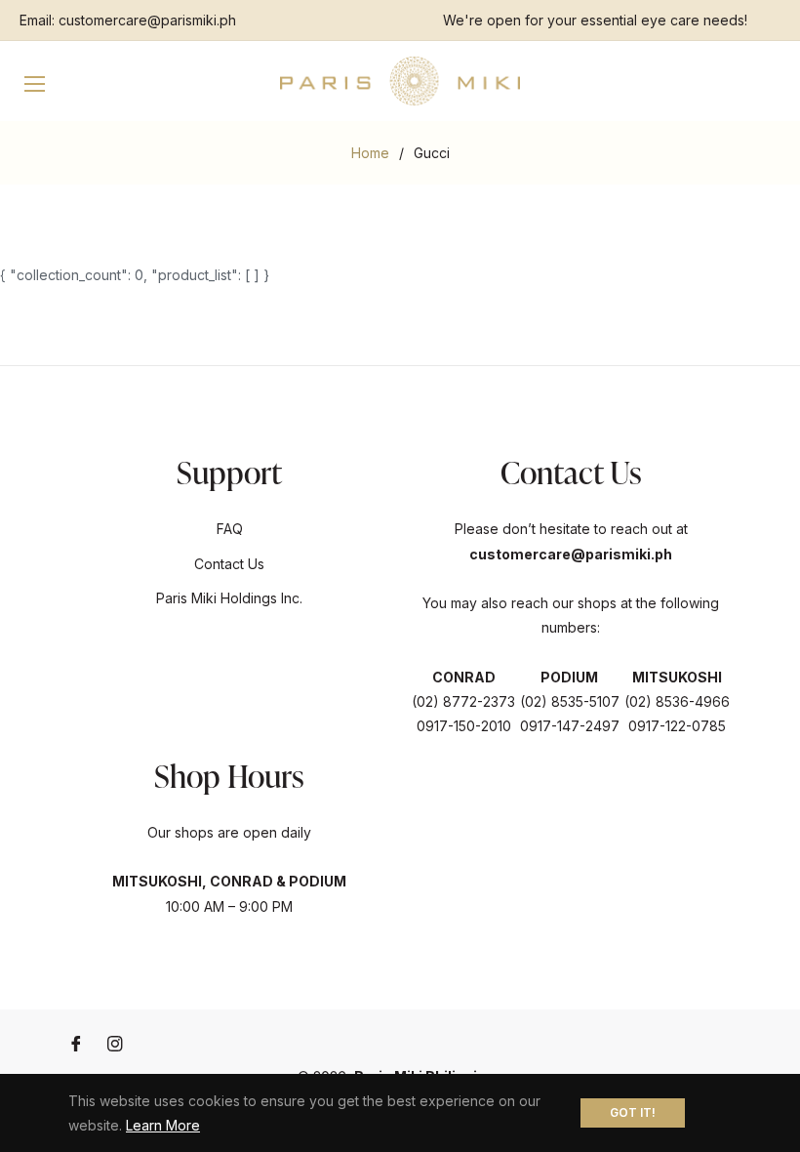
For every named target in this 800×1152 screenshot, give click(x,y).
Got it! (633, 1112)
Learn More (163, 1125)
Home (370, 152)
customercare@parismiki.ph (147, 20)
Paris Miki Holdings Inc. (229, 598)
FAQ (230, 528)
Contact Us (229, 563)
